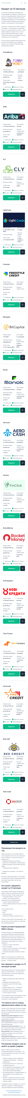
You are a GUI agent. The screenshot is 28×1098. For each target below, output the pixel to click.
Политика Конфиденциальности (14, 1090)
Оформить (11, 94)
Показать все (14, 842)
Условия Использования (14, 1092)
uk (21, 2)
